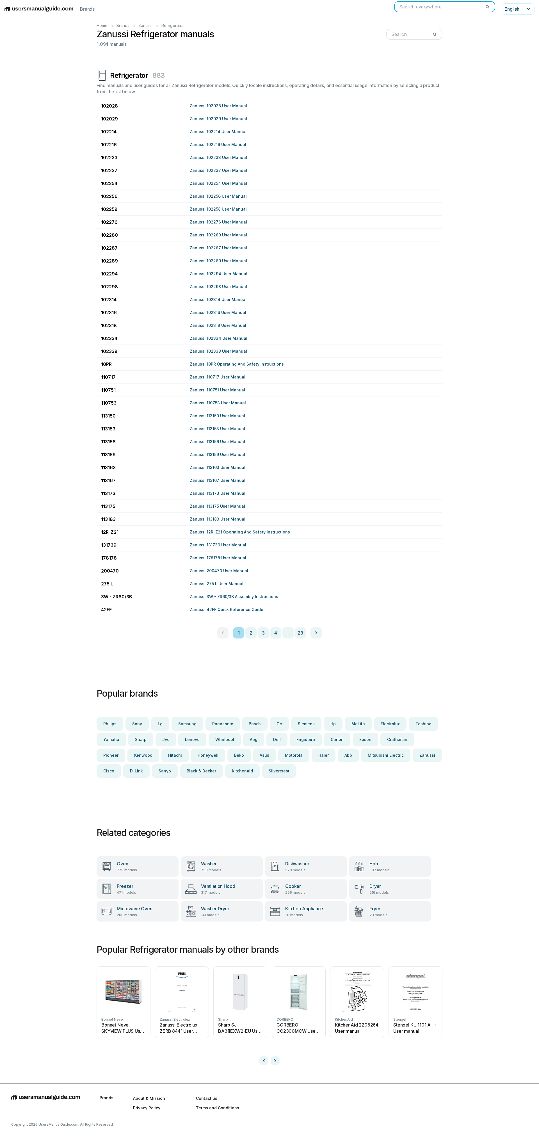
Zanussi (145, 25)
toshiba (423, 723)
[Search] (487, 6)
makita (358, 723)
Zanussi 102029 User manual (218, 118)
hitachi (175, 755)
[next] (275, 1060)
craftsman (397, 739)
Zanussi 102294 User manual (218, 273)
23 (300, 633)
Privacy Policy (146, 1107)
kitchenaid (242, 770)
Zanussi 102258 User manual (218, 209)
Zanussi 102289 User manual (218, 260)
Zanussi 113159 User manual (217, 454)
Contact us (206, 1098)
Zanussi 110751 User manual (217, 389)
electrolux (390, 723)
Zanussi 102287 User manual (218, 247)
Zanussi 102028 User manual (218, 105)
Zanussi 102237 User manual (218, 170)
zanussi (427, 755)
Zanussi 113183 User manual (217, 519)
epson (365, 739)
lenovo (192, 739)
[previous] (263, 1060)
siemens (306, 723)
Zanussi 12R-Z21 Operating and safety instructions (240, 532)
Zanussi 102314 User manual (218, 299)
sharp (141, 739)
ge (279, 723)
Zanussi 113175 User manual (217, 506)
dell (277, 739)
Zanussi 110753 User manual (218, 402)
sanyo (165, 770)
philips (110, 723)
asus (264, 755)
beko (239, 755)
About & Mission (149, 1098)
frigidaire (305, 739)
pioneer (110, 755)
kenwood (143, 755)
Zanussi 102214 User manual (218, 131)
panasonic (222, 723)
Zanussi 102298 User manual (218, 286)
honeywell (208, 755)
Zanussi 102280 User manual (218, 234)
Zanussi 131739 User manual (218, 544)
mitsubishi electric (386, 755)
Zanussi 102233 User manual (218, 157)
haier (323, 755)
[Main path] (45, 1103)
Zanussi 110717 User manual (217, 377)
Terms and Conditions (217, 1107)
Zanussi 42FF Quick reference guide (226, 609)
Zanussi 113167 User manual (217, 480)
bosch (255, 723)
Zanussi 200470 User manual (219, 570)
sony (137, 723)
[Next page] (316, 632)
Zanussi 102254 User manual (218, 183)
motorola (294, 755)
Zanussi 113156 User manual (217, 441)
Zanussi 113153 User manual (217, 428)
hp (333, 723)
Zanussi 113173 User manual (217, 493)
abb (348, 755)
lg (160, 723)
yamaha (111, 739)
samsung (187, 723)
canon (337, 739)
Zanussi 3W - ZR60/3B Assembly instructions (234, 596)
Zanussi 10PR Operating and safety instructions (237, 364)
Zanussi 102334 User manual (218, 338)
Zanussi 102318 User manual (218, 325)
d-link (136, 770)
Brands (87, 9)
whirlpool (224, 739)
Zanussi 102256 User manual (218, 196)
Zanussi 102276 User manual (218, 222)
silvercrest (279, 770)
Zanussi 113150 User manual (217, 415)
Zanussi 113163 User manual (217, 467)
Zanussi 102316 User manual (218, 312)
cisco (108, 770)
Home (102, 25)
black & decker (201, 770)
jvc (165, 739)
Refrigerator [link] (172, 25)
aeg (253, 739)
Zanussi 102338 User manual (218, 351)
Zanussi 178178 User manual (218, 557)
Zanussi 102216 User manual (218, 144)
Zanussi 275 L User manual (216, 583)
